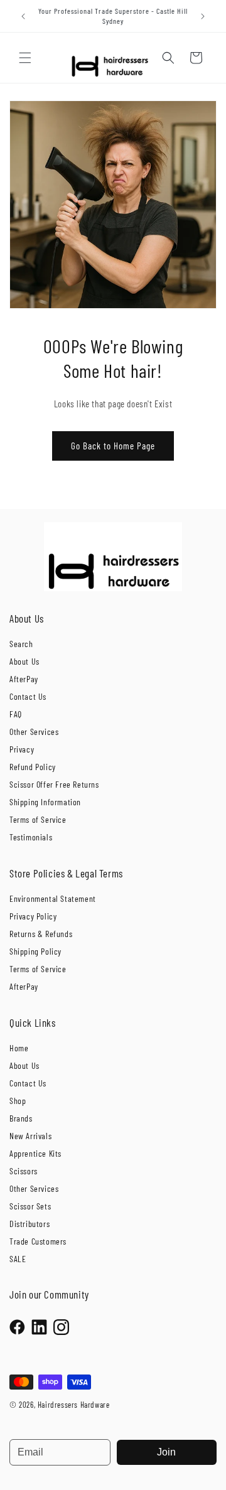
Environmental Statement (52, 898)
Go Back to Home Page (113, 445)
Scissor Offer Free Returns (54, 784)
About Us (24, 661)
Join (166, 1452)
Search (21, 643)
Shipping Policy (35, 951)
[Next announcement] (203, 16)
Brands (21, 1118)
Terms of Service (38, 819)
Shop (17, 1100)
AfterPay (23, 678)
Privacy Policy (32, 916)
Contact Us (27, 696)
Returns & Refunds (40, 933)
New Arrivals (30, 1135)
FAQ (15, 714)
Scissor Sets (30, 1206)
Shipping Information (45, 801)
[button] (25, 58)
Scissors (23, 1171)
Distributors (29, 1223)
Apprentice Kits (35, 1153)
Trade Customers (38, 1241)
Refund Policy (32, 766)
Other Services (33, 731)
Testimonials (30, 837)
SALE (17, 1258)
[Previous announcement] (23, 16)
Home (18, 1047)
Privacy (21, 749)
